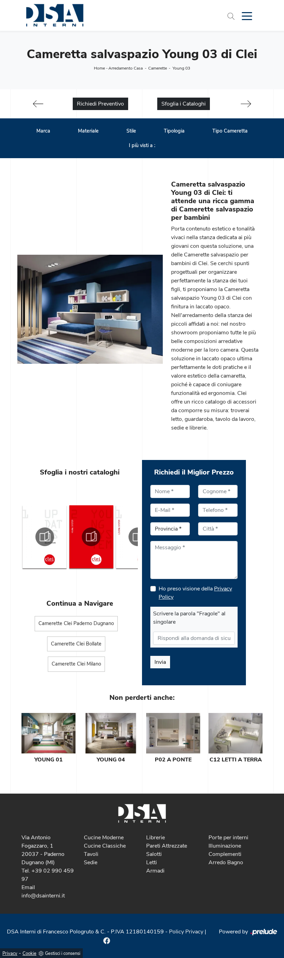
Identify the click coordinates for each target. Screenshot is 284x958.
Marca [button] (43, 130)
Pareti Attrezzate (166, 846)
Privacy (9, 953)
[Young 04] (111, 733)
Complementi (224, 854)
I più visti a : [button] (142, 145)
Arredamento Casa (125, 68)
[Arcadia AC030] (38, 104)
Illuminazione (224, 846)
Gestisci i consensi (62, 953)
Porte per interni (228, 837)
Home (99, 68)
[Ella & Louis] (246, 104)
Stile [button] (131, 130)
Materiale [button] (88, 130)
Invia (160, 662)
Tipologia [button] (174, 130)
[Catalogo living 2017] (91, 537)
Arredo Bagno (225, 862)
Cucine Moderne (104, 837)
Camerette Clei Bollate (76, 643)
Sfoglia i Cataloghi (183, 104)
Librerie (155, 837)
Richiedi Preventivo (100, 104)
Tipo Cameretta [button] (230, 130)
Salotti (154, 854)
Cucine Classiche (105, 846)
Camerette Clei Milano (76, 663)
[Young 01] (48, 733)
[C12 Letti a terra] (235, 733)
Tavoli (91, 854)
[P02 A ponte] (173, 733)
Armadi (155, 871)
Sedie (90, 862)
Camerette (157, 68)
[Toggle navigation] (247, 15)
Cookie (29, 953)
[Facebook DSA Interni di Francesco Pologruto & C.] (106, 940)
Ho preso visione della (195, 593)
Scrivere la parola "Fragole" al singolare (189, 618)
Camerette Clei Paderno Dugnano (76, 623)
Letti (151, 862)
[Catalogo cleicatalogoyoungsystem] (44, 537)
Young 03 (181, 68)
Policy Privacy (186, 932)
